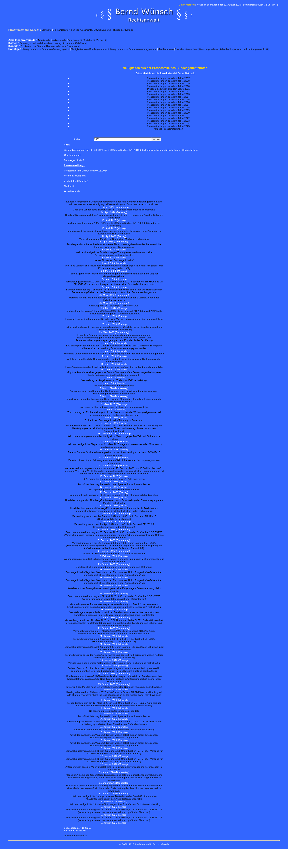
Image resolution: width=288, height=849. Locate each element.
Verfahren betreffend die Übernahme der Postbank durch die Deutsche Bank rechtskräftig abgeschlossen (114, 360)
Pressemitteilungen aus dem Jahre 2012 (168, 91)
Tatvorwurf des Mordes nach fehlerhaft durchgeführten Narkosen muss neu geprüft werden (114, 687)
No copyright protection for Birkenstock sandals (114, 489)
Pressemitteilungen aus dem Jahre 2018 (168, 107)
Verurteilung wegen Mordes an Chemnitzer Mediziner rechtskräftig (114, 239)
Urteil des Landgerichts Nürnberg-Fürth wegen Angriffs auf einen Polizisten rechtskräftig (114, 804)
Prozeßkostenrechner (186, 49)
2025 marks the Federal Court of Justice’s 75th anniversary (114, 479)
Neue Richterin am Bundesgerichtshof (114, 385)
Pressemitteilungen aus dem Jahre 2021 (168, 115)
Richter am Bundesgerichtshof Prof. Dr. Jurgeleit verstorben (114, 553)
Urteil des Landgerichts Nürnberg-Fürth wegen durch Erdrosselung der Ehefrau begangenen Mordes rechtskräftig (114, 501)
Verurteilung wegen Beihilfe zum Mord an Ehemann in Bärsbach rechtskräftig (114, 729)
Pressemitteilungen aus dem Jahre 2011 (168, 88)
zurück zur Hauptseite (75, 835)
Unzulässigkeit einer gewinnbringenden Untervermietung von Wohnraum (114, 567)
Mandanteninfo (166, 49)
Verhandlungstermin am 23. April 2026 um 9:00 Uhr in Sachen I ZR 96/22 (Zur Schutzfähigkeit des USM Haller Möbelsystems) (114, 648)
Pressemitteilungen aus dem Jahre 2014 (168, 96)
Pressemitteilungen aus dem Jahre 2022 (168, 118)
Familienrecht (75, 40)
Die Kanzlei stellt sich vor (66, 29)
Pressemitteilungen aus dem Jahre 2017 (168, 104)
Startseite (47, 29)
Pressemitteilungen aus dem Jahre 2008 (168, 80)
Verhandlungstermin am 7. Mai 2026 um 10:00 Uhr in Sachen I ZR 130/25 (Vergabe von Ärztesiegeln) (114, 224)
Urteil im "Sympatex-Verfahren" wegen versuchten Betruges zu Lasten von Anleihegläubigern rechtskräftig (114, 216)
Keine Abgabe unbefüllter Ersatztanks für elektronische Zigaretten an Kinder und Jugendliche (114, 367)
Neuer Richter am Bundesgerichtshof (114, 260)
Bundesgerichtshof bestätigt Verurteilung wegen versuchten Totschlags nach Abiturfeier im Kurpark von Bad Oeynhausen (114, 232)
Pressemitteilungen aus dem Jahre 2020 (168, 112)
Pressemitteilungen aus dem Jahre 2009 (168, 83)
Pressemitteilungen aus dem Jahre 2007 (168, 78)
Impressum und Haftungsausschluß (249, 49)
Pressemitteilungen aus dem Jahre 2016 (168, 102)
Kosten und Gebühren (74, 43)
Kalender (224, 49)
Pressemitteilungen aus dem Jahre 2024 (168, 123)
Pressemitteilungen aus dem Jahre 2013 (168, 94)
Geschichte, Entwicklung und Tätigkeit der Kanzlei (106, 29)
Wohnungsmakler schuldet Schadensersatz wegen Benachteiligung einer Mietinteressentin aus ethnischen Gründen (114, 560)
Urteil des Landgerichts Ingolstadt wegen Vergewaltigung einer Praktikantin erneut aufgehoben (114, 353)
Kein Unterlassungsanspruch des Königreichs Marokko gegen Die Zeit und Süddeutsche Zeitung (114, 437)
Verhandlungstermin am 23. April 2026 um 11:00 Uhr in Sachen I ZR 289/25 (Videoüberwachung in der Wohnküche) (114, 525)
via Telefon (39, 46)
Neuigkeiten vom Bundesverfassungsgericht (46, 49)
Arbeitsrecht (44, 40)
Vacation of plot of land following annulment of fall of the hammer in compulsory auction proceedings (114, 461)
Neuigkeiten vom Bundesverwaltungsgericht (133, 49)
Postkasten (26, 46)
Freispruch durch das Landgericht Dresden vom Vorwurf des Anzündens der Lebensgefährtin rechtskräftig (114, 320)
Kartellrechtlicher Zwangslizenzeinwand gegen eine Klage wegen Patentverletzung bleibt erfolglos (114, 589)
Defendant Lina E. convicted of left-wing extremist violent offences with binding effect (114, 495)
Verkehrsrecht (59, 40)
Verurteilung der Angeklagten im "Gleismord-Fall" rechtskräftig (114, 380)
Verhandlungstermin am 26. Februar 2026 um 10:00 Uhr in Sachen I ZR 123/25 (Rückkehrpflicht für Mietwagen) (114, 517)
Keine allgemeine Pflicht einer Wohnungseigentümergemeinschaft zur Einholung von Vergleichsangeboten (114, 275)
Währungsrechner (208, 49)
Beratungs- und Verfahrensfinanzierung (40, 43)
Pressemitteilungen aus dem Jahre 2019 (168, 110)
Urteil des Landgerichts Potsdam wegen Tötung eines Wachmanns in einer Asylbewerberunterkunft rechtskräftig (114, 253)
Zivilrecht (101, 40)
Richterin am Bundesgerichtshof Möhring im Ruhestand (114, 420)
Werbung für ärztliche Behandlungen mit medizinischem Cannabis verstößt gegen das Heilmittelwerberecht (114, 299)
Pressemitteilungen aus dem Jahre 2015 (168, 99)
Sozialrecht (89, 40)
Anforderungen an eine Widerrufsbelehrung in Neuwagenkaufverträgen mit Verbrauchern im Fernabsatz (114, 768)
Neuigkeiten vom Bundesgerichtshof (90, 49)
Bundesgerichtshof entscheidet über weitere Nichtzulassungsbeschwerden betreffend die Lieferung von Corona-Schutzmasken (114, 245)
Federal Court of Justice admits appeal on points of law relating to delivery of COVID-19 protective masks (114, 453)
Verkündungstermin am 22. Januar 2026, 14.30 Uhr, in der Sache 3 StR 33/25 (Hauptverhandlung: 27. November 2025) (114, 640)
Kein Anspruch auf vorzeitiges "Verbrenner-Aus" (114, 305)
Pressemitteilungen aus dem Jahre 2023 (168, 120)
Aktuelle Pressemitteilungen (168, 128)
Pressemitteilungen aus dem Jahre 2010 (168, 86)
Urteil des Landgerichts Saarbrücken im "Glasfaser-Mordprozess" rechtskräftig (114, 209)
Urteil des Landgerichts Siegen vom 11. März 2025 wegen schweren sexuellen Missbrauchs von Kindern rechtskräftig (114, 445)
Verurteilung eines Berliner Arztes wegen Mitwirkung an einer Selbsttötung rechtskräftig (114, 663)
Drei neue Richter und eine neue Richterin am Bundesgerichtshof (114, 407)
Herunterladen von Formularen (62, 46)
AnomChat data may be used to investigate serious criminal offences (114, 484)
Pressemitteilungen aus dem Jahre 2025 (168, 126)
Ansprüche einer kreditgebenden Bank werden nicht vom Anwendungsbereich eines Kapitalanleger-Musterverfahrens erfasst (114, 392)
